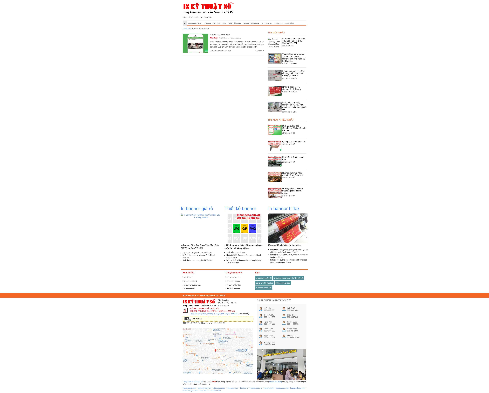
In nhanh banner (233, 281)
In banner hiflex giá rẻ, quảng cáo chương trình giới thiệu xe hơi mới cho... (289, 250)
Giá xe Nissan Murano (220, 35)
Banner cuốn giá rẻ (251, 23)
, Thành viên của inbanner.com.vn (225, 38)
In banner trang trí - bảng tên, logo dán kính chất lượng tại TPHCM (293, 73)
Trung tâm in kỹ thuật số (193, 381)
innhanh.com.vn (204, 388)
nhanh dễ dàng (275, 381)
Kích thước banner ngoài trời (194, 260)
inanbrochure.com (297, 388)
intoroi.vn (244, 388)
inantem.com (269, 388)
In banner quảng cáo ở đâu (215, 23)
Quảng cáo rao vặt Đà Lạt (293, 142)
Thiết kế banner (234, 23)
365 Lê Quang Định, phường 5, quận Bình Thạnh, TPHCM (213, 313)
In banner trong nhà (282, 278)
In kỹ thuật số (297, 278)
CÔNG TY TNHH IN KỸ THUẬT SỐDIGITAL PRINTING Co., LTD (204, 309)
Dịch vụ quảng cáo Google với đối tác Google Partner (294, 128)
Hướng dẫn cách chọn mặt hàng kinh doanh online (292, 191)
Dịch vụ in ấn (266, 23)
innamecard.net (282, 388)
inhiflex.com (216, 390)
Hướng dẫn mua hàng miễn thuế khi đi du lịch (292, 174)
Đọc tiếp (258, 51)
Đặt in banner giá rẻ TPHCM (194, 252)
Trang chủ (187, 29)
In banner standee (282, 283)
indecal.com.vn (256, 388)
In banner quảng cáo (192, 285)
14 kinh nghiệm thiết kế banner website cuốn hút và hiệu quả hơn (243, 246)
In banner (187, 277)
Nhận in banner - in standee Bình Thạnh (291, 88)
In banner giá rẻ (194, 23)
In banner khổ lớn (233, 277)
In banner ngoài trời (263, 278)
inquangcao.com (189, 388)
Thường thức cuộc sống (284, 23)
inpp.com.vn (204, 390)
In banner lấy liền (233, 285)
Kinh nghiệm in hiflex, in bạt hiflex (284, 245)
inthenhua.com (219, 388)
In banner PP (188, 288)
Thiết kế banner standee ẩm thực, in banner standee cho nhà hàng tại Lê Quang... (293, 57)
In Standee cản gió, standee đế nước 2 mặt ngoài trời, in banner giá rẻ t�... (294, 106)
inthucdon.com (232, 388)
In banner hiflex (284, 208)
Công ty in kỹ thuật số (264, 283)
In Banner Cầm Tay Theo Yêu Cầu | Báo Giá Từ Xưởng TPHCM (293, 41)
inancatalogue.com (190, 390)
